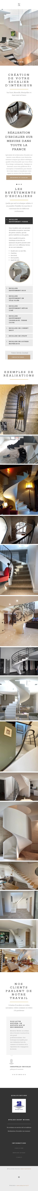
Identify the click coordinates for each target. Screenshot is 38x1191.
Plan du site (19, 1148)
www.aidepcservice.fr (23, 1185)
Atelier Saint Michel (25, 1169)
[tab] (19, 220)
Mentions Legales (19, 1152)
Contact (19, 1157)
